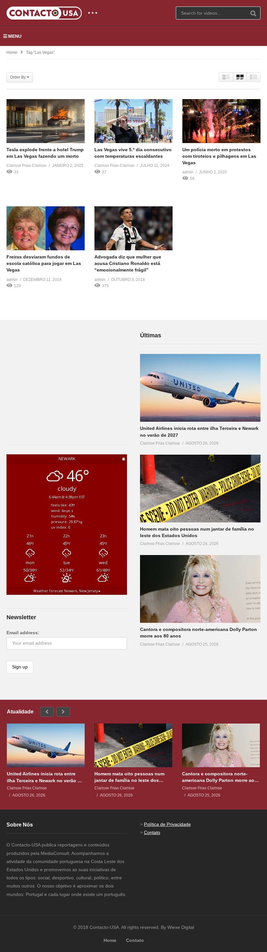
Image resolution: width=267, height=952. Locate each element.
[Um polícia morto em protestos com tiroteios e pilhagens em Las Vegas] (221, 121)
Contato (152, 832)
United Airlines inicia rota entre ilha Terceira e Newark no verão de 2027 (45, 777)
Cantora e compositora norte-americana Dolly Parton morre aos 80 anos (219, 777)
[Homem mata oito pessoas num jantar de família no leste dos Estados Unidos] (200, 488)
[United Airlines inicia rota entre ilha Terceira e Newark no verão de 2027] (200, 388)
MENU (14, 36)
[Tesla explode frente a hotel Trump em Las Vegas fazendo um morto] (46, 121)
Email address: (23, 632)
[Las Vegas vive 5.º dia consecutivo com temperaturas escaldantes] (133, 121)
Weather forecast (67, 591)
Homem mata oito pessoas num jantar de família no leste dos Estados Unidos (129, 777)
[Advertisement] (55, 371)
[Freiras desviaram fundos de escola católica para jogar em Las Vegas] (46, 228)
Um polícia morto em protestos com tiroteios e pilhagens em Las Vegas (219, 156)
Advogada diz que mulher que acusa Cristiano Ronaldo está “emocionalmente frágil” (127, 263)
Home (12, 52)
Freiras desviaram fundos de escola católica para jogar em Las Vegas (44, 263)
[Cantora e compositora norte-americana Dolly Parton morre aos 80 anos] (200, 589)
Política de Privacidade (167, 824)
